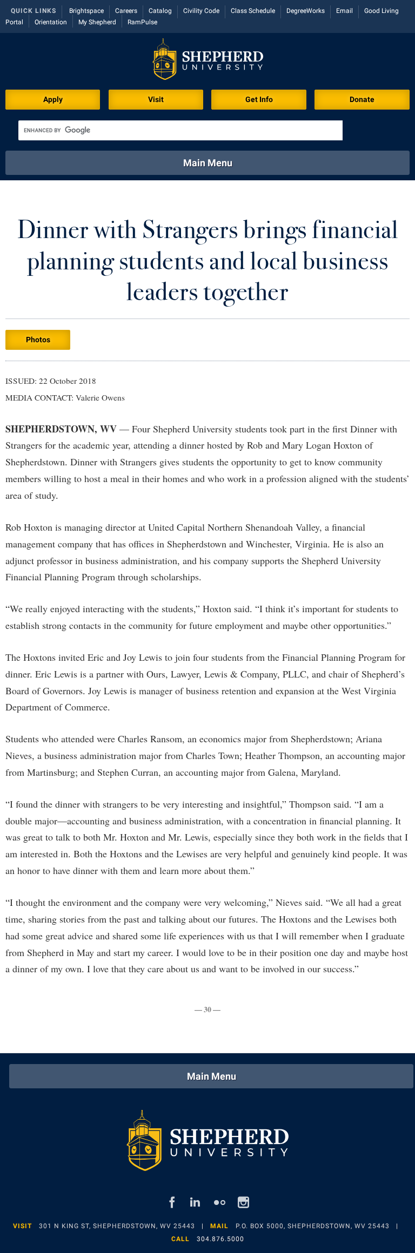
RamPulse (142, 22)
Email (344, 11)
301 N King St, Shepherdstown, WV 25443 (117, 1226)
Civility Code (201, 11)
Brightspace (86, 11)
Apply (53, 99)
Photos (38, 339)
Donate (362, 99)
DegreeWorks (305, 11)
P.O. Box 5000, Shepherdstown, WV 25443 (313, 1226)
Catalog (160, 11)
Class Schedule (253, 11)
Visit (156, 99)
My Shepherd (97, 22)
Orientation (51, 22)
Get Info (259, 99)
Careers (126, 11)
